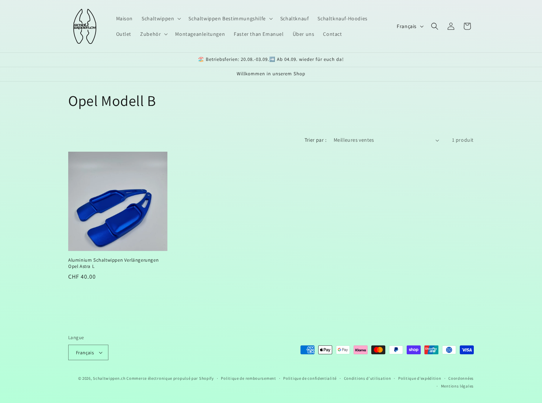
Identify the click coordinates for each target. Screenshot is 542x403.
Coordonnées (461, 378)
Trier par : (315, 140)
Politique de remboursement (248, 378)
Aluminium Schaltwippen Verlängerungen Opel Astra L (113, 263)
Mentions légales (457, 386)
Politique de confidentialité (310, 378)
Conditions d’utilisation (367, 378)
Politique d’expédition (419, 378)
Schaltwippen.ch (109, 378)
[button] (160, 18)
